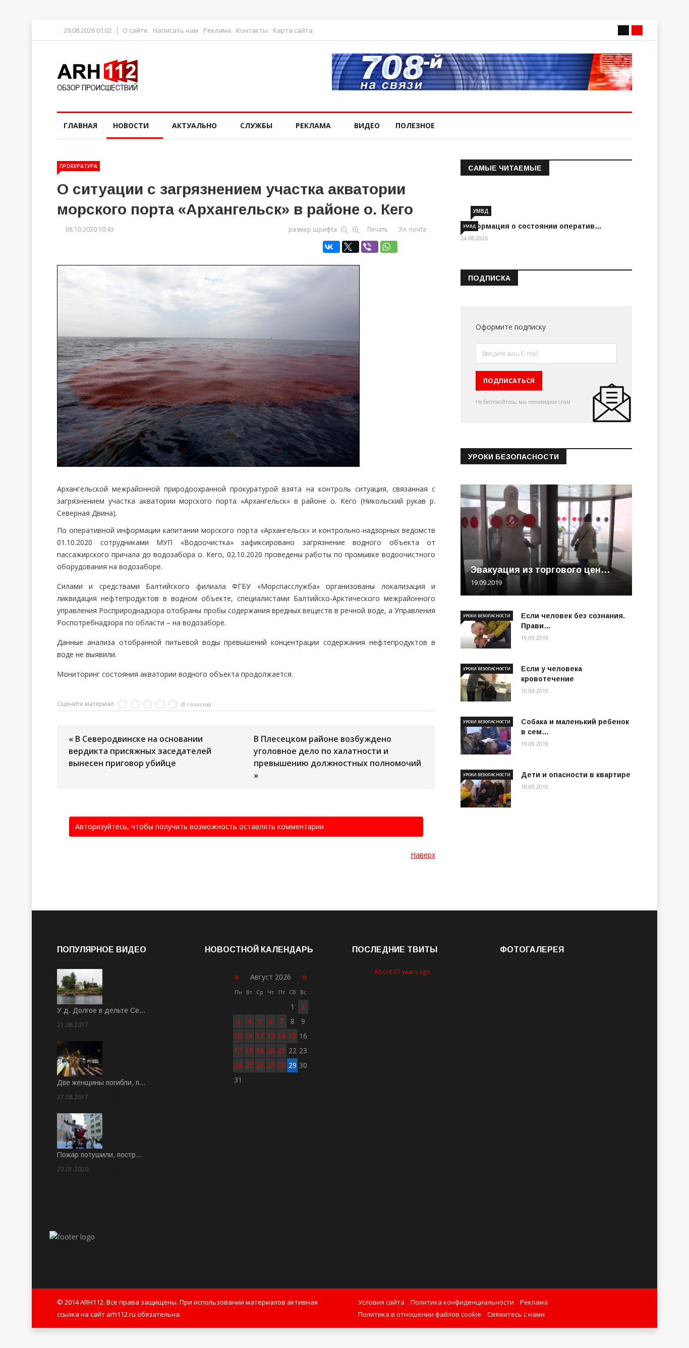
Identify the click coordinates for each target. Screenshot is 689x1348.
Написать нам (175, 30)
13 (271, 1036)
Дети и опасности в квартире (575, 775)
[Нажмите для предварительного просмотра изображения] (246, 355)
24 (238, 1065)
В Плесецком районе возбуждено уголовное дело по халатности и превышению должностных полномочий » (337, 757)
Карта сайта (293, 30)
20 (271, 1050)
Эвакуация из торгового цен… (540, 570)
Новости (131, 125)
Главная (80, 125)
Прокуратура (78, 166)
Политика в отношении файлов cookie (419, 1314)
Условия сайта (381, 1302)
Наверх (423, 854)
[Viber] (369, 247)
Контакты (252, 30)
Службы (256, 125)
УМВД (481, 210)
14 (281, 1036)
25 (249, 1065)
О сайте (135, 30)
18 (249, 1050)
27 (271, 1065)
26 (260, 1065)
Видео (367, 125)
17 (238, 1050)
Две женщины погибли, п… (101, 1083)
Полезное (415, 125)
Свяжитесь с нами (516, 1314)
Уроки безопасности (486, 615)
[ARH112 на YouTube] (482, 71)
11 (249, 1036)
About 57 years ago (402, 971)
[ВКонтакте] (331, 247)
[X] (350, 247)
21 (281, 1050)
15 (293, 1036)
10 (238, 1036)
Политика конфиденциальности (462, 1302)
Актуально (194, 125)
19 (260, 1050)
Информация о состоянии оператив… (531, 226)
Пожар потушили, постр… (99, 1155)
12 (260, 1036)
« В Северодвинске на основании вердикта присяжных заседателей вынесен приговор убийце (140, 751)
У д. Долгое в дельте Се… (101, 1010)
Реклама (217, 30)
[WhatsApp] (388, 247)
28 (281, 1065)
